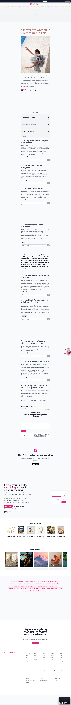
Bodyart (27, 655)
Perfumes (55, 7)
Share (48, 75)
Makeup (35, 663)
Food (69, 7)
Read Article (14, 569)
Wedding (48, 7)
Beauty (5, 7)
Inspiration (36, 661)
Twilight (44, 670)
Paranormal (36, 665)
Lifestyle (9, 7)
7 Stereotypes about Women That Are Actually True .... (23, 583)
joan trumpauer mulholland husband (54, 588)
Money (44, 663)
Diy (34, 657)
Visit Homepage (35, 642)
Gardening (42, 7)
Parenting (44, 665)
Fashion (44, 657)
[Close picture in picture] (59, 698)
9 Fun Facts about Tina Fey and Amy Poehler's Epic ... (48, 581)
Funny (59, 7)
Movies (52, 663)
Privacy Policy (56, 680)
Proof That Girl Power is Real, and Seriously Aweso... (24, 586)
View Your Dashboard (20, 506)
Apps (35, 653)
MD (31, 75)
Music (61, 663)
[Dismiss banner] (48, 434)
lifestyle (3, 23)
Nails (16, 7)
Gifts (52, 659)
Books (35, 655)
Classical (31, 92)
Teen (26, 670)
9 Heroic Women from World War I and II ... (35, 590)
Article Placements (57, 678)
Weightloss (27, 7)
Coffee (25, 408)
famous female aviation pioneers (37, 588)
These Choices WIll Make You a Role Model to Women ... (23, 581)
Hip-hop (28, 92)
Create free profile (8, 506)
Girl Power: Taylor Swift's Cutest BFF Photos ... (18, 588)
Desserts (38, 7)
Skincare (12, 7)
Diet (45, 7)
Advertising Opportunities (30, 680)
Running (66, 7)
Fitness (52, 657)
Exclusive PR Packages (43, 680)
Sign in (23, 508)
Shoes (27, 668)
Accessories (28, 653)
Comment (24, 430)
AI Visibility (42, 678)
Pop (22, 92)
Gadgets (23, 7)
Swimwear (62, 668)
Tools (26, 672)
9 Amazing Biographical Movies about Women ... (47, 586)
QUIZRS (49, 409)
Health (31, 7)
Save (44, 75)
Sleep (44, 668)
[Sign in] (69, 4)
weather (27, 264)
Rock (24, 92)
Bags (44, 653)
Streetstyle (19, 7)
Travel (35, 670)
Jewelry (52, 7)
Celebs (34, 7)
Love (26, 663)
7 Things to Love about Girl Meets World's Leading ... (48, 583)
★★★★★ (68, 23)
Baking (2, 7)
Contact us (27, 678)
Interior (62, 7)
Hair (61, 659)
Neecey (23, 75)
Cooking (52, 655)
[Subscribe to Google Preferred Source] (27, 435)
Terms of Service (28, 682)
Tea (22, 408)
